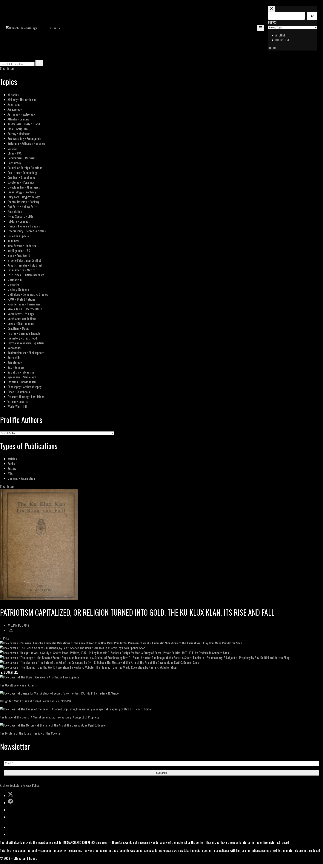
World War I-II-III (17, 406)
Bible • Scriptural (17, 128)
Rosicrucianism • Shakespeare (25, 352)
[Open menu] (260, 28)
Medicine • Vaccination (21, 478)
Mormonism (14, 279)
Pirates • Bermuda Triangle (24, 333)
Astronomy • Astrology (21, 114)
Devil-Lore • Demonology (22, 172)
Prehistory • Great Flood (22, 338)
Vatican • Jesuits (17, 401)
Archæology (14, 109)
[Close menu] (271, 9)
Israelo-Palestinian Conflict (24, 260)
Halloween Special (18, 236)
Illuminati (13, 240)
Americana (13, 104)
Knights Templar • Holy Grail (24, 265)
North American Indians (21, 318)
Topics (272, 22)
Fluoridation (14, 211)
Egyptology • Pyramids (21, 182)
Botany (11, 468)
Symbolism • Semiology (21, 377)
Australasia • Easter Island (23, 124)
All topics (13, 94)
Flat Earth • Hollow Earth (22, 206)
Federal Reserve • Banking (23, 201)
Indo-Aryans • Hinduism (21, 245)
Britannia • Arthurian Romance (26, 143)
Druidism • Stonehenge (21, 177)
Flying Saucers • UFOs (20, 216)
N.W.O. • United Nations (21, 299)
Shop (239, 643)
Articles (12, 458)
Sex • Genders (15, 367)
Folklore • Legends (18, 221)
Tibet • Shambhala (18, 391)
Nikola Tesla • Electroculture (24, 309)
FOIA (10, 473)
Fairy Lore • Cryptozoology (23, 197)
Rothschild (13, 357)
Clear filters (7, 68)
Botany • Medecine (18, 133)
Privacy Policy (31, 785)
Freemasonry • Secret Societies (26, 231)
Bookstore (16, 785)
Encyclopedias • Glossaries (23, 187)
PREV (5, 638)
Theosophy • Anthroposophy (24, 386)
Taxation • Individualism (21, 382)
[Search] (312, 16)
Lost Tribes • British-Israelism (25, 275)
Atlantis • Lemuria (18, 119)
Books (11, 463)
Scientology (14, 362)
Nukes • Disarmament (20, 323)
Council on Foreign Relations (24, 167)
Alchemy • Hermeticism (21, 99)
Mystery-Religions (18, 289)
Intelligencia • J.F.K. (18, 250)
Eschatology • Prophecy (21, 192)
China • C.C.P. (15, 153)
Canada (12, 148)
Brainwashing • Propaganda (24, 138)
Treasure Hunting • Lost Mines (25, 396)
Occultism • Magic (18, 328)
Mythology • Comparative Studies (27, 294)
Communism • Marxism (21, 158)
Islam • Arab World (18, 255)
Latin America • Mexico (21, 270)
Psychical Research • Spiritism (25, 343)
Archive (4, 785)
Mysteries (13, 284)
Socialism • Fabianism (20, 372)
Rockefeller (14, 347)
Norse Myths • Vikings (20, 313)
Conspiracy (14, 162)
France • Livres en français (23, 226)
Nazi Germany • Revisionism (24, 304)
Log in (272, 48)
